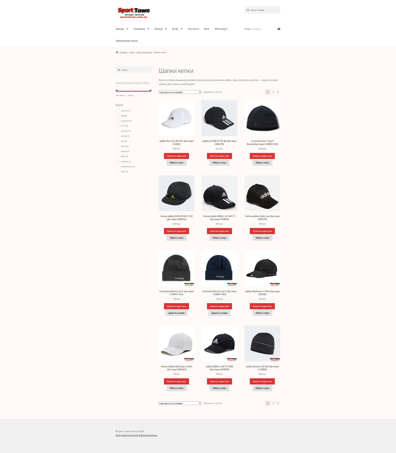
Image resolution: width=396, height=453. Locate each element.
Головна (123, 52)
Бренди (120, 28)
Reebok (125, 151)
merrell (125, 136)
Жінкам (159, 28)
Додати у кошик (176, 312)
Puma (124, 146)
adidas (125, 110)
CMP (124, 116)
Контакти (193, 28)
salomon (126, 161)
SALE (206, 28)
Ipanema (126, 131)
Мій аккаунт (221, 28)
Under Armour (128, 166)
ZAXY (124, 171)
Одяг (131, 52)
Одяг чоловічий (144, 52)
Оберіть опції (176, 162)
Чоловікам (139, 28)
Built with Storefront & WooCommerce (136, 435)
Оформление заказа (127, 40)
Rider (124, 156)
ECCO (124, 126)
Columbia (126, 121)
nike (124, 141)
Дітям (175, 28)
